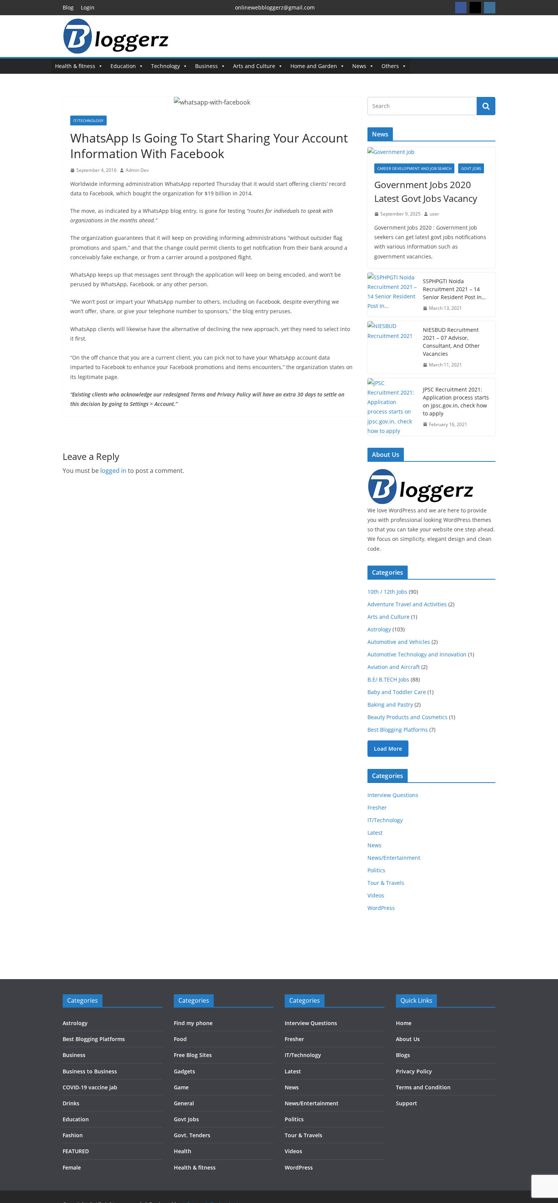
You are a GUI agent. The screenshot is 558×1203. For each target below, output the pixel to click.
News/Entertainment (393, 857)
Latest (375, 832)
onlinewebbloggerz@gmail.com (275, 7)
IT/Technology (88, 120)
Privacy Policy (414, 1071)
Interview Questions (392, 795)
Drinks (71, 1103)
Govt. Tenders (192, 1135)
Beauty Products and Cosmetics (407, 717)
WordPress (381, 907)
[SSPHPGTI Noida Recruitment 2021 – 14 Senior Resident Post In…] (392, 295)
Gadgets (184, 1071)
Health (182, 1151)
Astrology (379, 629)
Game (181, 1087)
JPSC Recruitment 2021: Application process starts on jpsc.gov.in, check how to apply (456, 401)
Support (406, 1103)
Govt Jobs (471, 168)
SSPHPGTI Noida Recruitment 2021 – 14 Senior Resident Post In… (454, 289)
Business (206, 66)
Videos (375, 895)
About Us (408, 1039)
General (184, 1103)
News (359, 66)
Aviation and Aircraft (393, 666)
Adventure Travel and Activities (407, 604)
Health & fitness (75, 66)
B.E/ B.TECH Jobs (388, 679)
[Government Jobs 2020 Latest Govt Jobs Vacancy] (431, 152)
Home (403, 1023)
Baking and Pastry (390, 704)
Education (123, 66)
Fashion (73, 1135)
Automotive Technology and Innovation (417, 654)
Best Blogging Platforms (397, 729)
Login (88, 7)
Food (180, 1039)
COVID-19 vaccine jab (90, 1087)
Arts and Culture (254, 66)
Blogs (403, 1055)
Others (390, 66)
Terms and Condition (423, 1087)
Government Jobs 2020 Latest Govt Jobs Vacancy (425, 191)
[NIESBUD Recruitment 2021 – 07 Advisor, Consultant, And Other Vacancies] (392, 347)
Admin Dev (137, 170)
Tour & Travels (385, 882)
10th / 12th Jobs (387, 591)
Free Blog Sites (193, 1055)
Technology (165, 66)
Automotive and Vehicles (398, 641)
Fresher (377, 807)
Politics (376, 870)
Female (72, 1167)
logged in (113, 470)
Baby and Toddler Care (396, 692)
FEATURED (76, 1151)
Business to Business (90, 1071)
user (434, 214)
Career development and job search (414, 168)
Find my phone (193, 1023)
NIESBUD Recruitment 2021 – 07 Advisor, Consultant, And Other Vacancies (451, 341)
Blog (68, 7)
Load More (388, 748)
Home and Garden (313, 66)
